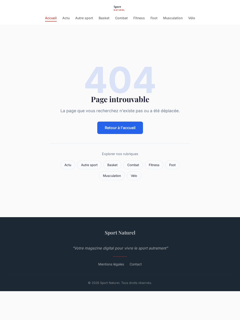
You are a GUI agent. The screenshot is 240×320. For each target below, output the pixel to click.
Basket (104, 18)
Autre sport (84, 18)
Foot (154, 18)
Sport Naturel (120, 232)
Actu (66, 18)
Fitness (139, 18)
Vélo (191, 18)
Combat (121, 18)
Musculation (173, 18)
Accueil (51, 18)
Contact (136, 264)
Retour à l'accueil (120, 127)
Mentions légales (111, 264)
